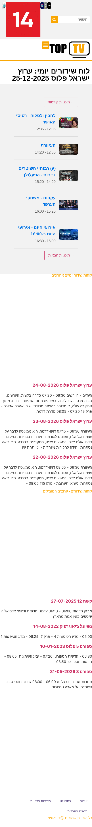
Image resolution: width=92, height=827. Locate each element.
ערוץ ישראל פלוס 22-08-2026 (62, 457)
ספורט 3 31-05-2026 (71, 671)
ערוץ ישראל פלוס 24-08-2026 (62, 385)
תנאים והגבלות (77, 811)
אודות (84, 801)
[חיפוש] (54, 19)
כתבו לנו (65, 801)
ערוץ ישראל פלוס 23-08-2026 (62, 421)
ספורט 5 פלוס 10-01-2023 (66, 646)
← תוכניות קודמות (61, 102)
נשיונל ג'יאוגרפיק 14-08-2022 (62, 626)
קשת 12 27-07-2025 (71, 601)
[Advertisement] (46, 327)
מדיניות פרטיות (40, 801)
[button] (45, 45)
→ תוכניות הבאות (61, 255)
